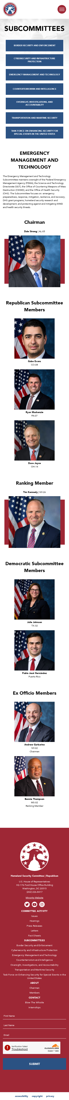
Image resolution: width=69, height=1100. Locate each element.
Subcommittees (34, 940)
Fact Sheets (34, 935)
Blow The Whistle (34, 1002)
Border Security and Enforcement (34, 945)
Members (35, 992)
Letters (34, 930)
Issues (34, 916)
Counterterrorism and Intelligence (34, 959)
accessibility (21, 1096)
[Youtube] (34, 904)
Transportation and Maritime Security (34, 969)
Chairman (35, 987)
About (34, 982)
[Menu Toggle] (62, 9)
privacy (50, 1096)
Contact (34, 997)
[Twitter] (27, 904)
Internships (34, 1007)
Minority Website (34, 897)
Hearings (34, 920)
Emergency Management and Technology (34, 955)
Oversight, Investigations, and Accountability (34, 964)
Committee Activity (34, 911)
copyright (37, 1096)
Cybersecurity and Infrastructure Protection (34, 950)
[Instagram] (42, 904)
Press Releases (34, 925)
